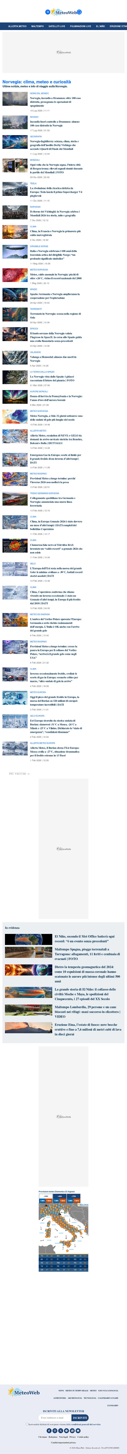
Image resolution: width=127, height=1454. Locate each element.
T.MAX (48, 1201)
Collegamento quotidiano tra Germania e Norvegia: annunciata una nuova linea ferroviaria (52, 501)
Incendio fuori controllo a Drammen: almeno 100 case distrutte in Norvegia (55, 123)
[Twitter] (60, 1430)
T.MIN (42, 1201)
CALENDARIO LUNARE (108, 1398)
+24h (46, 1196)
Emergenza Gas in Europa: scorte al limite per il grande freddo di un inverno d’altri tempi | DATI (55, 458)
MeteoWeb (80, 1448)
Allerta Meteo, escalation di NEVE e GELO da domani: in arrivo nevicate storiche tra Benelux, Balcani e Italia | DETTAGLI (56, 439)
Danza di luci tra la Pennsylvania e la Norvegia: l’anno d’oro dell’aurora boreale (56, 398)
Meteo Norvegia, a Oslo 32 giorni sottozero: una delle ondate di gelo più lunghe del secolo (56, 417)
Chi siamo (42, 1437)
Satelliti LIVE (57, 26)
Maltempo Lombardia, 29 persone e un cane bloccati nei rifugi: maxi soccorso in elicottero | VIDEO (87, 1012)
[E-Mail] (78, 1430)
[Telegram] (66, 1430)
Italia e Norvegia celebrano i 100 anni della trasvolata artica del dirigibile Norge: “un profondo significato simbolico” (53, 254)
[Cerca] (79, 12)
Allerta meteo (17, 26)
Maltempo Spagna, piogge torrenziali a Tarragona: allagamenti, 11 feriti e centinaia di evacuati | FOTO (87, 954)
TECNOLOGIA (90, 1398)
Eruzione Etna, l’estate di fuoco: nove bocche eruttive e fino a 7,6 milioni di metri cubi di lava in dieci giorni (88, 1029)
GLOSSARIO (112, 1405)
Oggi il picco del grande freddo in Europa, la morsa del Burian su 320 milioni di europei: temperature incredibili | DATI (54, 700)
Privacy (72, 1437)
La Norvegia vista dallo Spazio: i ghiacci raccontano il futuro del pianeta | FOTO (52, 378)
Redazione (53, 1437)
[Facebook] (49, 1430)
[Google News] (72, 1430)
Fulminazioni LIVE (80, 26)
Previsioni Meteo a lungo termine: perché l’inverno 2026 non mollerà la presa (52, 480)
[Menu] (47, 12)
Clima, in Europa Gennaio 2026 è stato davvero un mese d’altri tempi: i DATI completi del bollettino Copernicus (56, 525)
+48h (60, 1196)
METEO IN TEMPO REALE (76, 1390)
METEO (93, 1390)
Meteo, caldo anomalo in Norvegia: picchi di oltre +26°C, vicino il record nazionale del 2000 (55, 276)
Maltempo (37, 26)
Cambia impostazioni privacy (63, 1442)
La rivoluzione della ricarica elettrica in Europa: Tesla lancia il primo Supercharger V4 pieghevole (56, 192)
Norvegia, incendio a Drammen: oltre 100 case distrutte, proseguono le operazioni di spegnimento (55, 101)
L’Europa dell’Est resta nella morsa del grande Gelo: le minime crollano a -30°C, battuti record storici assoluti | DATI (56, 572)
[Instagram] (54, 1430)
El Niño (100, 26)
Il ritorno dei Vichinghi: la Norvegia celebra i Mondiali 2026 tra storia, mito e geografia (54, 213)
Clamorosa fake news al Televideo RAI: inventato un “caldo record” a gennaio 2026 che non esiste (56, 548)
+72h (73, 1196)
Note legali (63, 1437)
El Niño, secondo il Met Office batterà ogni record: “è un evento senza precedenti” (85, 938)
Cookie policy (83, 1437)
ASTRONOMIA (59, 1398)
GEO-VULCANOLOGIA (108, 1390)
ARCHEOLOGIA (75, 1398)
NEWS (61, 1390)
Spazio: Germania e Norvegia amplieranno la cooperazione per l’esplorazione (55, 296)
